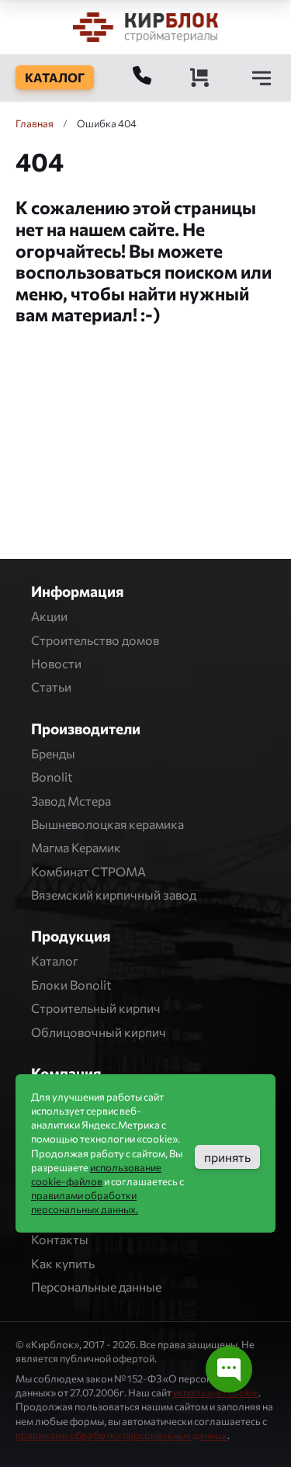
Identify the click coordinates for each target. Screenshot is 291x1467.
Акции (49, 616)
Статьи (51, 686)
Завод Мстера (71, 800)
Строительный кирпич (96, 1008)
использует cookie (215, 1392)
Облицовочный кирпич (98, 1032)
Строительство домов (95, 640)
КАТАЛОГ (55, 77)
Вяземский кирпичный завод (113, 894)
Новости (56, 663)
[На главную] (145, 27)
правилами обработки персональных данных (121, 1435)
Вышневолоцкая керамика (107, 824)
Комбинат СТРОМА (88, 871)
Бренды (53, 753)
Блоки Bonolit (71, 984)
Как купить (63, 1263)
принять (227, 1157)
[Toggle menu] (261, 78)
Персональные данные (96, 1286)
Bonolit (52, 776)
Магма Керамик (76, 847)
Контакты (59, 1239)
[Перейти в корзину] (199, 77)
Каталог (54, 960)
